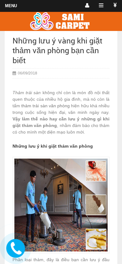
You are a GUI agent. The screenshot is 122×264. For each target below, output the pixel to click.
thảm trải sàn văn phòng (45, 105)
